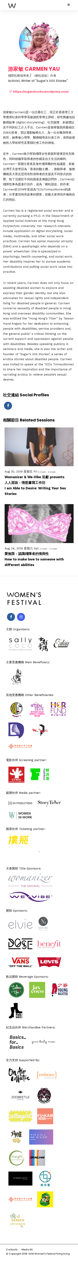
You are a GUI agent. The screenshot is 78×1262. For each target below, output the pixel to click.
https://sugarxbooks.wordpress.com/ (40, 91)
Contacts (12, 1249)
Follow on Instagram (42, 858)
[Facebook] (11, 617)
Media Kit (27, 1249)
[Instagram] (21, 617)
